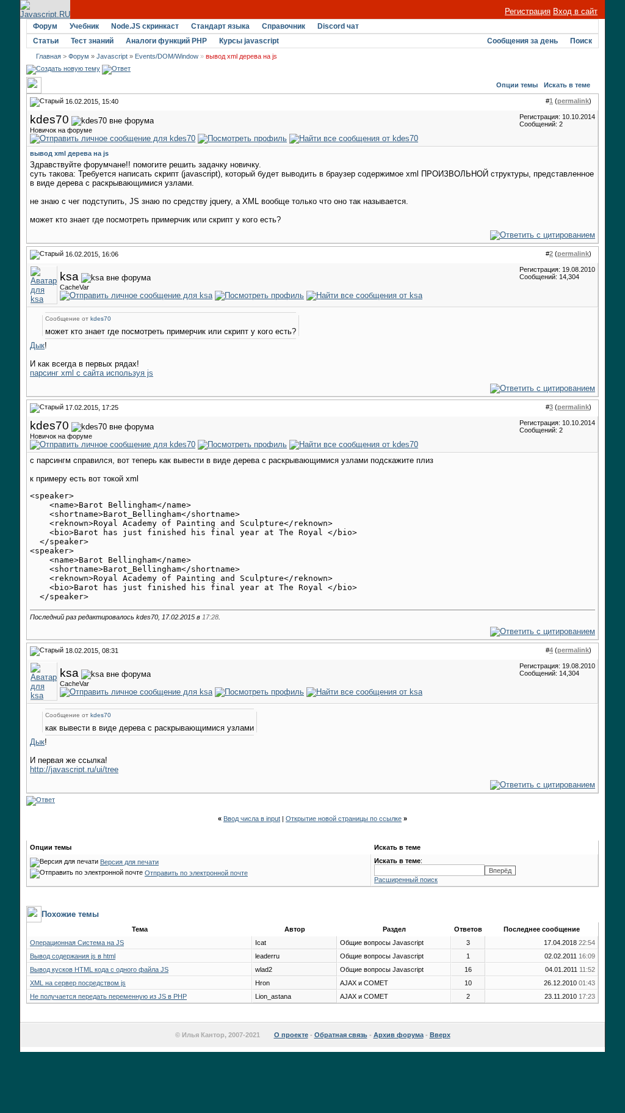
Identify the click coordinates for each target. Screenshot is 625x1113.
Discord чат (338, 26)
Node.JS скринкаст (145, 26)
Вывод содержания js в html (72, 956)
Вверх (440, 1034)
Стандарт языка (220, 26)
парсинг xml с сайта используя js (91, 373)
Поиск (581, 41)
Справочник (283, 26)
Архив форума (399, 1034)
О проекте (291, 1034)
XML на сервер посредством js (78, 983)
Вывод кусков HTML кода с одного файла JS (99, 969)
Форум (45, 26)
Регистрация (528, 11)
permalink (573, 100)
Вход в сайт (575, 11)
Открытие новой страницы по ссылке (344, 818)
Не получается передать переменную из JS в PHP (108, 996)
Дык (37, 345)
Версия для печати (129, 862)
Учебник (84, 26)
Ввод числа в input (251, 818)
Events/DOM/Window (166, 56)
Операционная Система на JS (77, 942)
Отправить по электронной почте (196, 873)
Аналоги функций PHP (166, 41)
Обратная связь (340, 1034)
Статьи (46, 41)
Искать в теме (567, 85)
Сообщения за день (522, 41)
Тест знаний (92, 41)
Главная (48, 56)
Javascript (112, 56)
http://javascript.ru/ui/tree (74, 769)
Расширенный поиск (406, 879)
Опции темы (517, 85)
